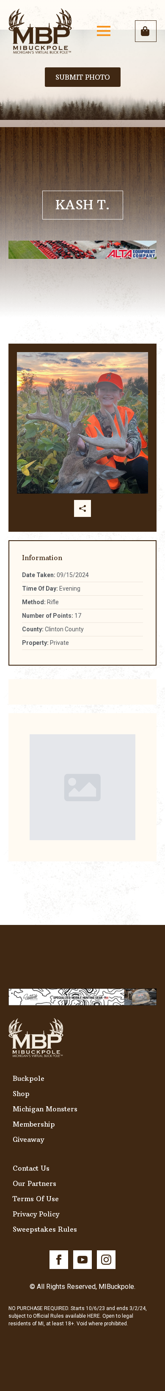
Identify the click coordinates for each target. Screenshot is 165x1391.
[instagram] (106, 1259)
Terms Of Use (36, 1198)
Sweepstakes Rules (45, 1229)
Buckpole (28, 1078)
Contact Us (31, 1168)
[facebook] (59, 1259)
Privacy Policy (36, 1214)
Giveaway (28, 1139)
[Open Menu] (103, 31)
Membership (34, 1124)
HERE (93, 1316)
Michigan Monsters (45, 1109)
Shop (21, 1093)
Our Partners (34, 1183)
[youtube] (82, 1259)
